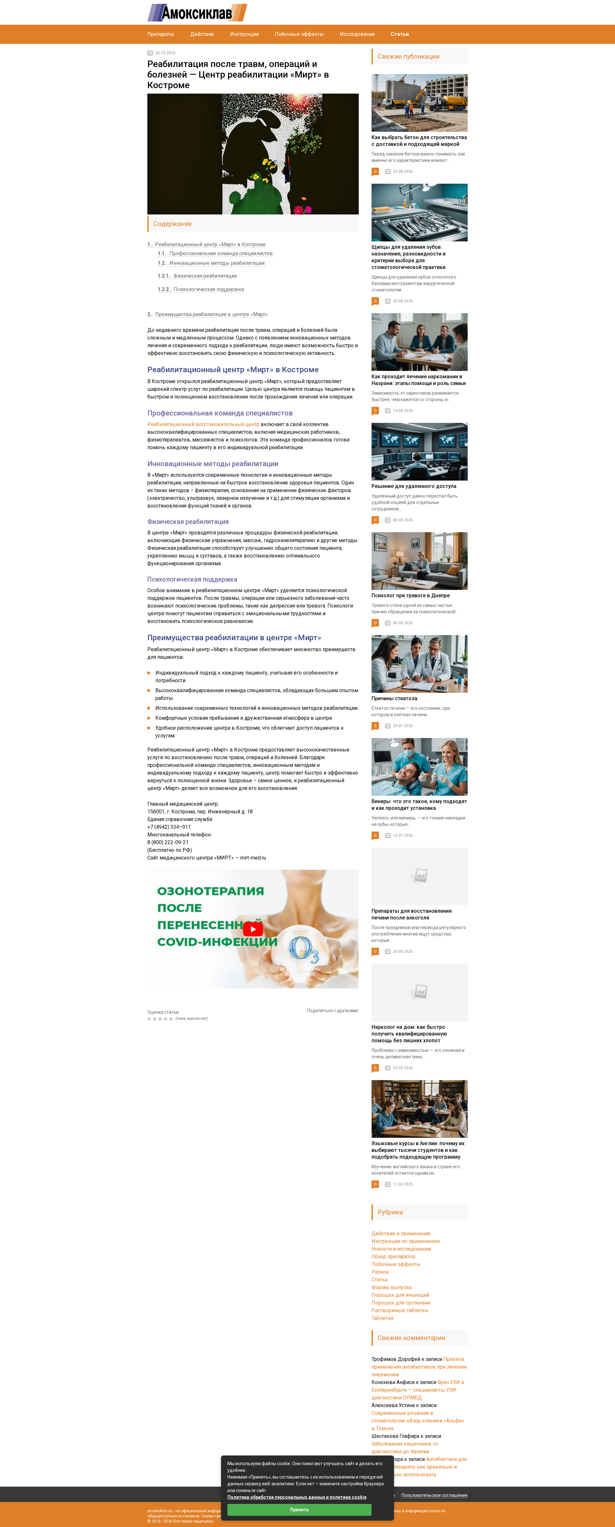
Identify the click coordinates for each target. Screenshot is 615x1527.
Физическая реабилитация (197, 276)
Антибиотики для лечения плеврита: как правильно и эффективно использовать (419, 1467)
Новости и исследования (401, 1249)
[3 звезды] (161, 1019)
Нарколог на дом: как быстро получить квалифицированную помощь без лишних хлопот (409, 1034)
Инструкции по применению (406, 1241)
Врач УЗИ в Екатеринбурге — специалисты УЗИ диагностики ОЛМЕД (418, 1390)
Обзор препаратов (393, 1257)
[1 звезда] (150, 1019)
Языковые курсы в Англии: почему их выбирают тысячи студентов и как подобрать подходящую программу (418, 1150)
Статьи (400, 34)
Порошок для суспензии (401, 1303)
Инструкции (244, 34)
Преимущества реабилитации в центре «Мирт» (207, 314)
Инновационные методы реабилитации (211, 263)
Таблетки (382, 1318)
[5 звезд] (172, 1019)
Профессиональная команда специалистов (215, 253)
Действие (202, 34)
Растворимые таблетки (400, 1310)
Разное (380, 1272)
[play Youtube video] (253, 929)
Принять (299, 1509)
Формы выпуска (392, 1287)
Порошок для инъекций (400, 1295)
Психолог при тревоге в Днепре (411, 595)
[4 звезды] (166, 1019)
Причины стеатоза (394, 698)
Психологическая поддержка (201, 289)
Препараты (160, 34)
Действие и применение (401, 1233)
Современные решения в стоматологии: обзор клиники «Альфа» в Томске (418, 1420)
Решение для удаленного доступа (414, 486)
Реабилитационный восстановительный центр (203, 424)
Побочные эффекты (299, 34)
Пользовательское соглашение (434, 1495)
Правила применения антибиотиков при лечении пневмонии (419, 1367)
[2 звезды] (155, 1019)
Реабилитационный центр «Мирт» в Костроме (206, 244)
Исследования (357, 34)
